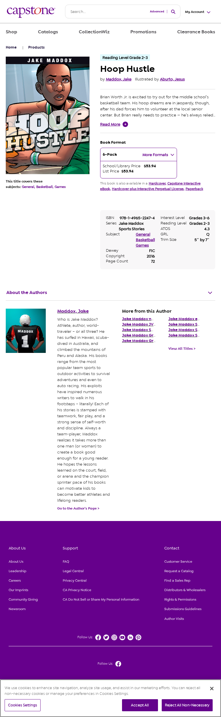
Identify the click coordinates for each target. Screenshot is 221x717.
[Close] (211, 688)
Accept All (140, 705)
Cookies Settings (22, 705)
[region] (110, 698)
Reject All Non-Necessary (187, 705)
